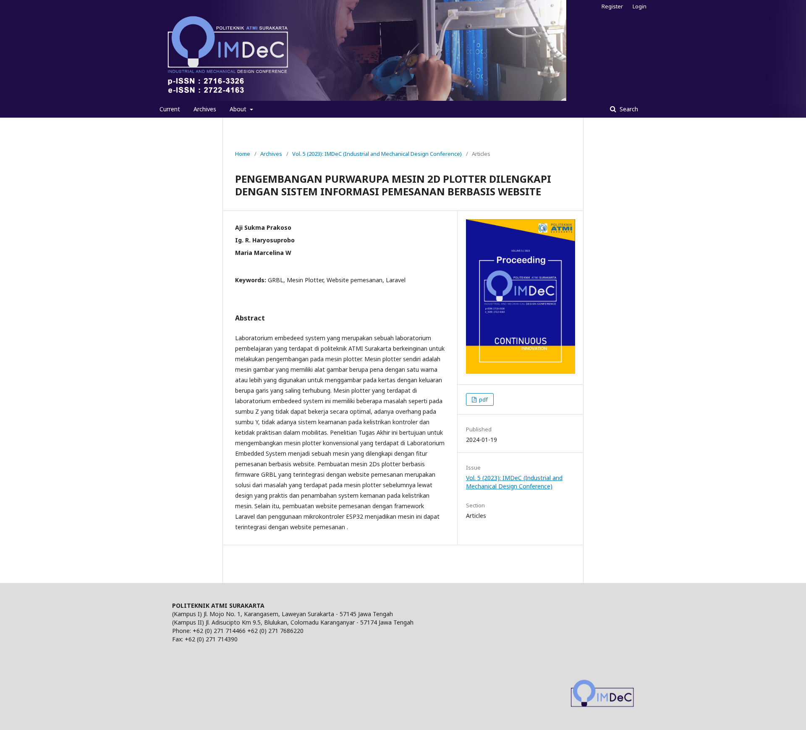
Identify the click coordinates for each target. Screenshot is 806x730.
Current (170, 109)
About (239, 109)
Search (628, 109)
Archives (205, 109)
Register (612, 6)
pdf (483, 399)
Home (242, 154)
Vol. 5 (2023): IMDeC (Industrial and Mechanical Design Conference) (377, 154)
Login (639, 6)
